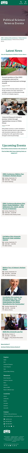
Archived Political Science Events (10, 347)
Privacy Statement (9, 440)
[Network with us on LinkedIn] (9, 426)
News (5, 382)
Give (5, 362)
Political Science (22, 38)
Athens (5, 396)
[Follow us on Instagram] (7, 426)
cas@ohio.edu (8, 419)
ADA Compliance (7, 436)
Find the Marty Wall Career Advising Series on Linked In (14, 152)
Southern (6, 405)
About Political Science (6, 39)
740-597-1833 (8, 421)
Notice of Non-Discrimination (19, 439)
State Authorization (16, 440)
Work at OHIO (7, 387)
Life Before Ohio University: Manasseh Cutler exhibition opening (12, 238)
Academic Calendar (8, 380)
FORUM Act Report (14, 437)
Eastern (5, 401)
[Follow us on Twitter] (14, 426)
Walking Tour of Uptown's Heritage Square (14, 268)
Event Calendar (7, 378)
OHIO (2, 38)
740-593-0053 (8, 423)
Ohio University (9, 444)
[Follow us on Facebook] (5, 426)
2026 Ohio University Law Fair (13, 332)
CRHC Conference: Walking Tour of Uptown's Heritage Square (13, 175)
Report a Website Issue (9, 389)
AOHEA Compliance (14, 436)
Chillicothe (6, 398)
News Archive (5, 344)
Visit (5, 369)
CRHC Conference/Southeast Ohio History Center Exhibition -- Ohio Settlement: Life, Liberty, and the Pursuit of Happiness (14, 206)
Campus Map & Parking (9, 371)
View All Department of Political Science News (13, 54)
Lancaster (6, 403)
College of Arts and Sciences (11, 38)
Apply (5, 360)
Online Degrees (7, 367)
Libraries (5, 385)
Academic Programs (8, 364)
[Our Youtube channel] (11, 426)
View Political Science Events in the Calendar (14, 148)
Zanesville (6, 408)
